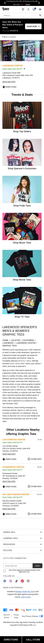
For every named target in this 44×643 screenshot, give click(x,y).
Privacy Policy (16, 616)
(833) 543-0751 (9, 82)
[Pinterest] (22, 581)
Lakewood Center (26, 343)
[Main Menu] (40, 9)
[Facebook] (4, 581)
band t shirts (15, 363)
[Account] (28, 9)
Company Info (10, 538)
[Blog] (28, 581)
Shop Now (32, 26)
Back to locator (10, 37)
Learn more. (26, 597)
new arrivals (22, 416)
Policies (7, 550)
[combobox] (22, 15)
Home (5, 340)
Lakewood (8, 343)
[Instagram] (10, 581)
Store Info (36, 459)
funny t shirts (25, 361)
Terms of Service (6, 616)
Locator (15, 340)
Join (37, 565)
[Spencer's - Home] (5, 9)
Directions (11, 87)
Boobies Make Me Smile (25, 591)
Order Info (9, 532)
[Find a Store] (23, 9)
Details (28, 4)
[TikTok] (16, 581)
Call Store (33, 639)
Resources (9, 544)
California (28, 340)
